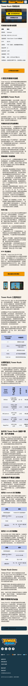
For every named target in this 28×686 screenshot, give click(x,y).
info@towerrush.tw (6, 673)
